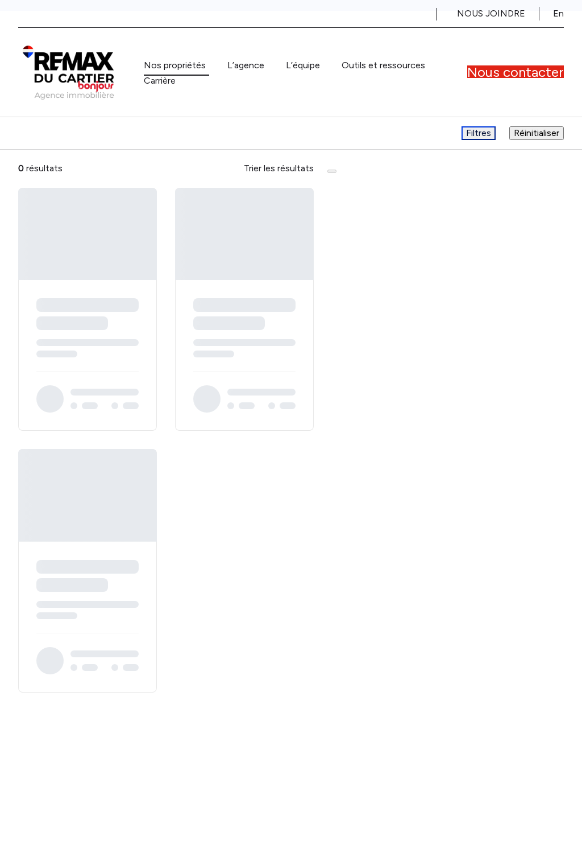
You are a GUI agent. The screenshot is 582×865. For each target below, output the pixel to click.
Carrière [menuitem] (160, 80)
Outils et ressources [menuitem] (383, 65)
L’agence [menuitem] (245, 65)
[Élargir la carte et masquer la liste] (331, 171)
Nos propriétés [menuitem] (175, 65)
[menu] (176, 65)
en (558, 13)
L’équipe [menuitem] (303, 65)
